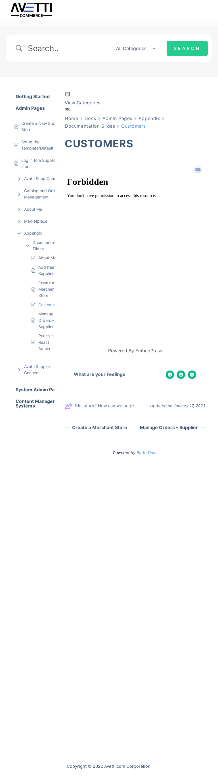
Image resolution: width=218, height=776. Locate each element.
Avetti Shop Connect (43, 178)
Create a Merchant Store (47, 289)
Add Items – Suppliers (49, 270)
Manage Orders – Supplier (46, 320)
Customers (48, 304)
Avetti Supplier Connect (37, 369)
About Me (33, 209)
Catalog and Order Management (41, 193)
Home (71, 118)
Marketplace (35, 221)
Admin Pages (117, 118)
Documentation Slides (47, 245)
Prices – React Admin (45, 342)
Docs (90, 118)
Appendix (33, 233)
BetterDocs (147, 452)
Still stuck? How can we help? (105, 405)
